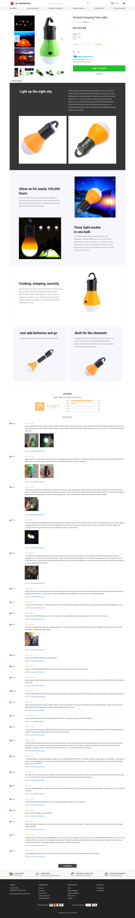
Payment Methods (73, 890)
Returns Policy (72, 896)
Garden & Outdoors (78, 8)
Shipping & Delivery (73, 893)
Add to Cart (99, 68)
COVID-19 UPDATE (44, 898)
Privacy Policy (43, 893)
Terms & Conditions (44, 896)
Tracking (70, 898)
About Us (41, 888)
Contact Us (42, 890)
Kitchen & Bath (99, 8)
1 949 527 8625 (14, 888)
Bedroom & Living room (56, 8)
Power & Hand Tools (119, 8)
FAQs (69, 888)
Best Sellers (13, 8)
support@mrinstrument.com (18, 890)
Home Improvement (32, 8)
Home (11, 13)
